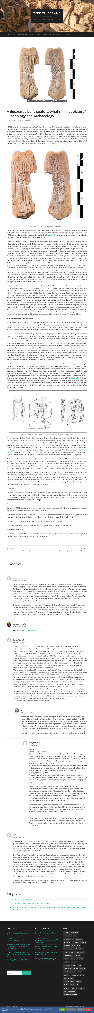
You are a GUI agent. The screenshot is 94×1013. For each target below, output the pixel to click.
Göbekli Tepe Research (25, 34)
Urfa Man (74, 988)
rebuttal (75, 968)
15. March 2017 (12, 120)
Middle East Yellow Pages (43, 939)
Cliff (14, 835)
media (72, 958)
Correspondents (56, 34)
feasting (83, 942)
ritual (79, 971)
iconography (81, 952)
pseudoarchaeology (69, 965)
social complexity (69, 978)
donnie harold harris (32, 630)
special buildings (69, 981)
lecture (66, 958)
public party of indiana (20, 624)
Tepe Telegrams (47, 13)
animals (66, 932)
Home (7, 34)
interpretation (68, 955)
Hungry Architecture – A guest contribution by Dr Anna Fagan (47, 940)
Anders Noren (77, 1006)
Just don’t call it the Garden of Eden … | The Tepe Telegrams (30, 903)
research (72, 971)
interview (77, 955)
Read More (81, 1010)
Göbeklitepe (79, 949)
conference (79, 939)
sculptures (75, 975)
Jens (22, 710)
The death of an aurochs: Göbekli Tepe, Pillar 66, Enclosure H (25, 550)
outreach (74, 962)
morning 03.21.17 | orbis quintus (22, 899)
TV (77, 985)
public (79, 965)
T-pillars (66, 985)
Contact (69, 34)
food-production (69, 949)
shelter (82, 975)
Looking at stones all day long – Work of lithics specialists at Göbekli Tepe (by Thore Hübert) (18, 946)
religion (82, 968)
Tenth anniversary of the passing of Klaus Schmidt (17, 934)
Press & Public (41, 34)
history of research (69, 952)
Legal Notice (78, 34)
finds (73, 945)
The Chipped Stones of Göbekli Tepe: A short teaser (18, 961)
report (66, 971)
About (13, 34)
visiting (82, 988)
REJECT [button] (88, 1010)
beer (75, 936)
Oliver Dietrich (25, 120)
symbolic (78, 981)
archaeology (74, 932)
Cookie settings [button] (71, 1010)
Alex (36, 952)
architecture (67, 936)
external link (51, 235)
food (78, 945)
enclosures (67, 942)
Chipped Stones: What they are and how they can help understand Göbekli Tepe (19, 954)
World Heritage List (69, 991)
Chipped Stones (68, 939)
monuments (80, 958)
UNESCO (66, 988)
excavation (76, 942)
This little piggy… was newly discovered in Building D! (15, 940)
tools (72, 985)
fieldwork (67, 945)
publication (67, 968)
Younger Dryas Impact (70, 994)
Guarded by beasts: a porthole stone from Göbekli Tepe (70, 550)
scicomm (66, 975)
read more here (75, 378)
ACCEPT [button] (62, 1010)
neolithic (66, 962)
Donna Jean (17, 578)
